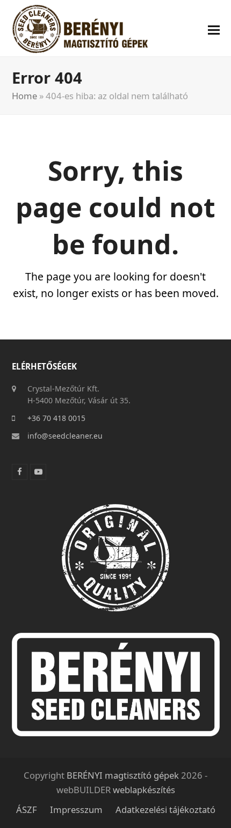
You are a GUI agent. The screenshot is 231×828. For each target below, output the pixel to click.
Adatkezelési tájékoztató (165, 809)
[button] (214, 30)
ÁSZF (26, 809)
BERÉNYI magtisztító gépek (123, 775)
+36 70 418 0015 (56, 418)
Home (24, 96)
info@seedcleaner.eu (65, 436)
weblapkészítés (144, 789)
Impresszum (76, 809)
